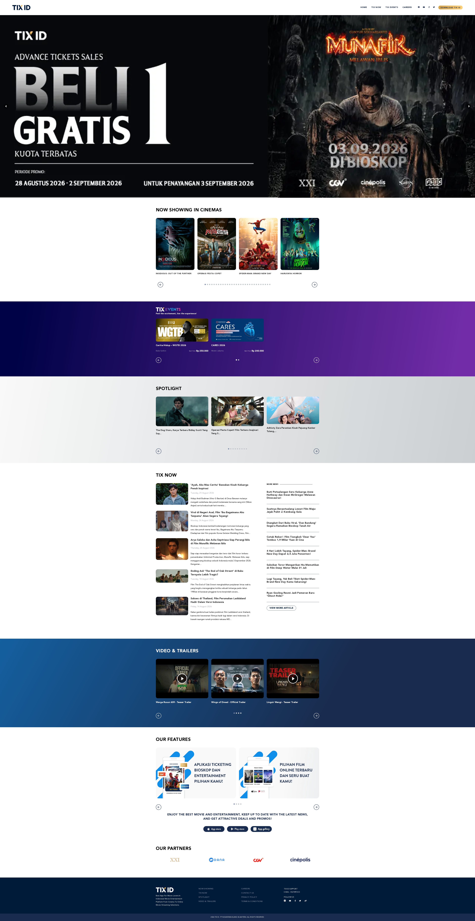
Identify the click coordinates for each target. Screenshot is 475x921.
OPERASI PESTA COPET (209, 274)
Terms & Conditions (252, 901)
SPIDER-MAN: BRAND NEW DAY (255, 274)
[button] (160, 284)
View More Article (281, 608)
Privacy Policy (249, 897)
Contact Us (247, 893)
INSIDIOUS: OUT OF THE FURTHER (173, 274)
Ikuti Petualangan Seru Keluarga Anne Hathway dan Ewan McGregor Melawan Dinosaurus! (291, 495)
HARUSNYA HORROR (291, 274)
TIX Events (391, 7)
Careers (407, 7)
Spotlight (204, 897)
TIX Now (376, 7)
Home (363, 7)
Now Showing (206, 889)
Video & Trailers (207, 901)
